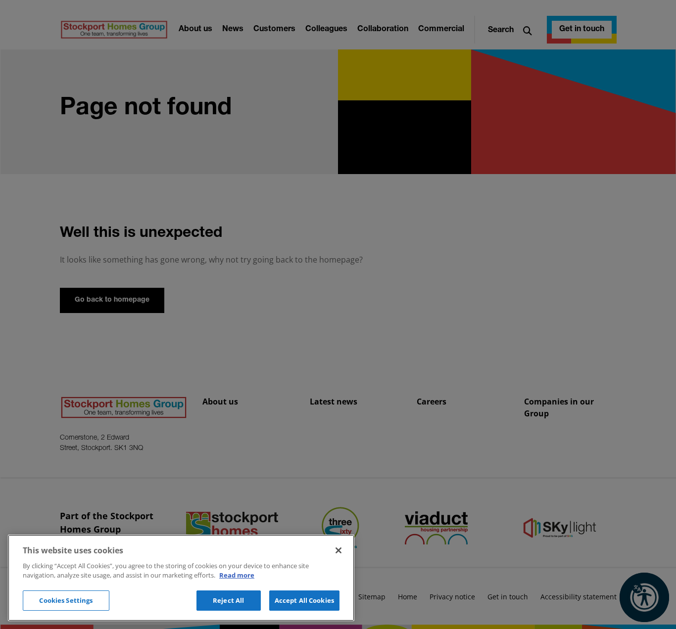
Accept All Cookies (304, 600)
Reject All (228, 600)
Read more (236, 575)
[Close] (338, 550)
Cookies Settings (66, 600)
